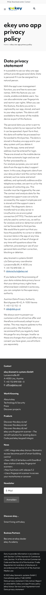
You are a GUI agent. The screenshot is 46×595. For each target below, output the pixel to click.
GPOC (28, 578)
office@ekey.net (14, 385)
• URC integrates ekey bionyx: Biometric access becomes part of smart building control (23, 453)
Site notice (29, 581)
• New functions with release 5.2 (19, 469)
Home (6, 44)
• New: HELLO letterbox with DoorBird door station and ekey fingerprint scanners (22, 463)
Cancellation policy (12, 578)
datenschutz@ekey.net (17, 271)
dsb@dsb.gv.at (13, 309)
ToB (23, 578)
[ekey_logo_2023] (15, 7)
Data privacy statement (14, 581)
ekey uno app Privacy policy (28, 584)
